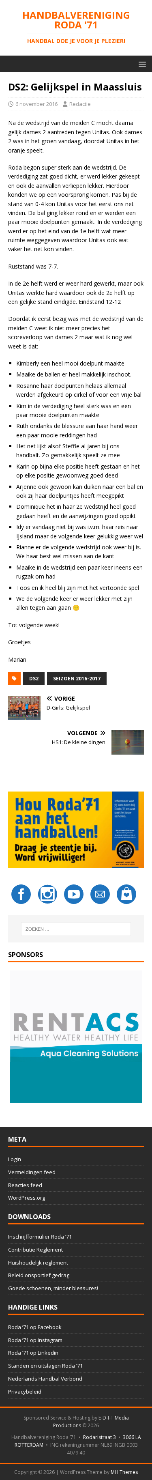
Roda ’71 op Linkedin (33, 1352)
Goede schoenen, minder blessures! (53, 1288)
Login (14, 1159)
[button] (141, 63)
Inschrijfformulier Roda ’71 (40, 1236)
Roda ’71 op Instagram (35, 1340)
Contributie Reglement (35, 1249)
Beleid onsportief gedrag (38, 1275)
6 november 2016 (36, 104)
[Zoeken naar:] (76, 929)
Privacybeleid (24, 1391)
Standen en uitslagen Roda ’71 (45, 1365)
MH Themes (124, 1472)
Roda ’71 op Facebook (35, 1327)
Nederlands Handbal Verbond (45, 1378)
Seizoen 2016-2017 (77, 678)
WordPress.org (26, 1197)
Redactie (80, 104)
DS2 (34, 678)
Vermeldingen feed (32, 1172)
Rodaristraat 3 (99, 1437)
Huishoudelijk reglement (38, 1262)
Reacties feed (25, 1185)
